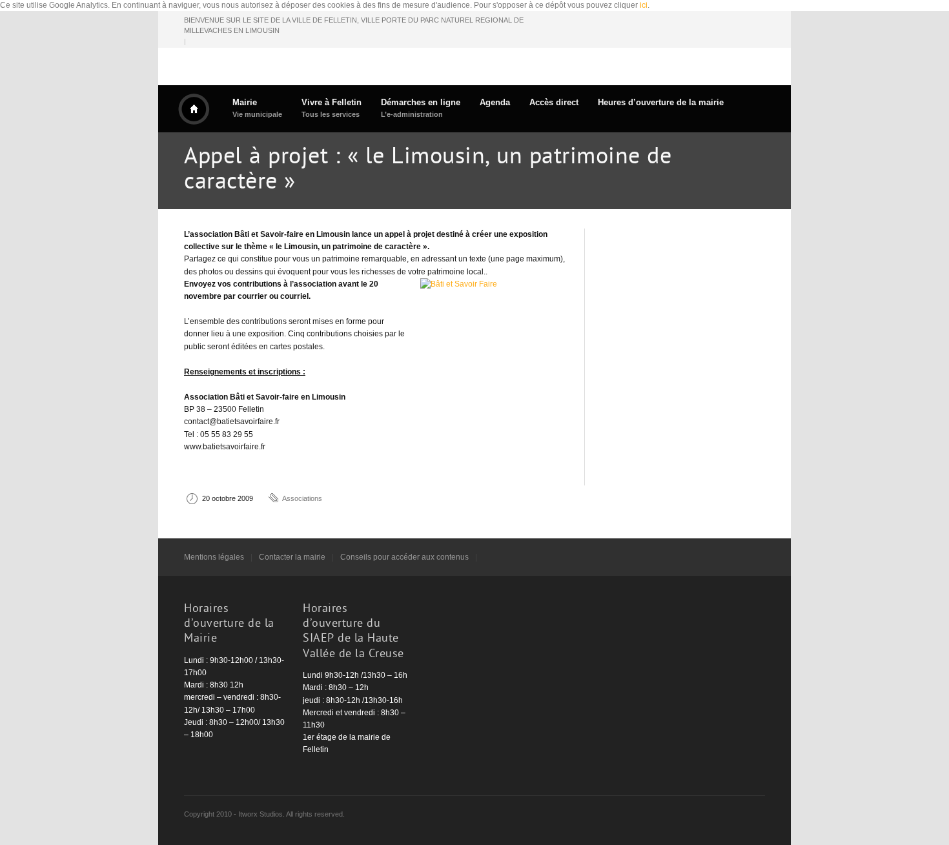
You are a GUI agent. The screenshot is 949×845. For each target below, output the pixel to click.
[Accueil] (194, 109)
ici (644, 5)
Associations (302, 498)
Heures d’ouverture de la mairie (661, 102)
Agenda (495, 102)
